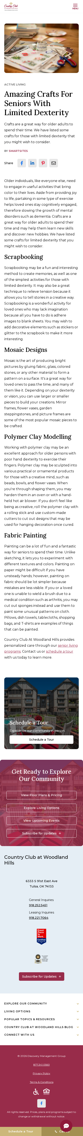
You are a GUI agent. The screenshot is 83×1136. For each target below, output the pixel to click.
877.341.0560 (41, 1064)
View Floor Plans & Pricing (41, 795)
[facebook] (21, 163)
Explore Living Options (41, 808)
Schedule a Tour (41, 739)
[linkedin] (32, 163)
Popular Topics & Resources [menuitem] (29, 1019)
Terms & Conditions (41, 1082)
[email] (53, 163)
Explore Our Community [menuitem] (25, 1003)
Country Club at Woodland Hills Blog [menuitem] (38, 1027)
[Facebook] (41, 1103)
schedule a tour (59, 651)
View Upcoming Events (41, 821)
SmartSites (18, 150)
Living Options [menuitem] (17, 1011)
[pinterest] (43, 163)
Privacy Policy (41, 1073)
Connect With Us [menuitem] (19, 1034)
